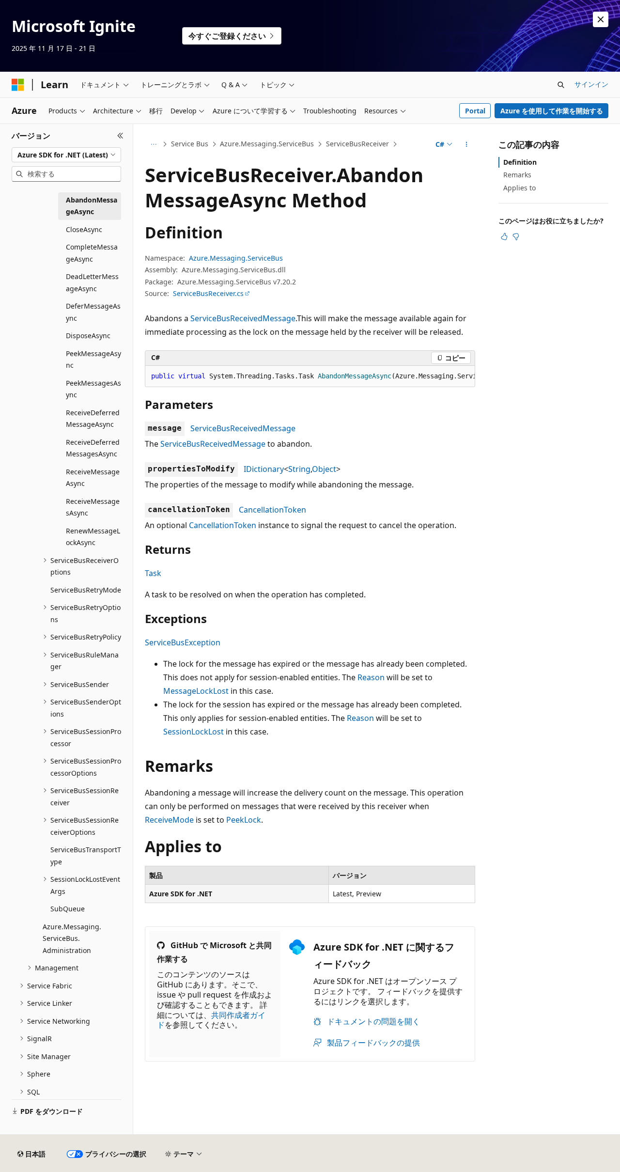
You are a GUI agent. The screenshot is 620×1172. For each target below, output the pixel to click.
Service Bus (189, 143)
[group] (310, 376)
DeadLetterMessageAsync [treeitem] (92, 282)
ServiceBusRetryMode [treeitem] (85, 589)
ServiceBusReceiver (357, 143)
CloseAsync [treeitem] (84, 229)
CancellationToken (272, 509)
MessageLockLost (196, 691)
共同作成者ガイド (211, 1020)
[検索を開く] (561, 85)
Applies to (519, 187)
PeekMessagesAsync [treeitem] (93, 389)
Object (324, 469)
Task (153, 573)
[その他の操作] (466, 144)
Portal (475, 110)
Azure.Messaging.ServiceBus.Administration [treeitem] (72, 938)
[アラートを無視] (600, 19)
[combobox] (66, 155)
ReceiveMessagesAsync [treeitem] (93, 507)
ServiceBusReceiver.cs (208, 293)
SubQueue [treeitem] (67, 908)
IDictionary (264, 469)
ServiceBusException (182, 642)
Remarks (517, 174)
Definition (520, 162)
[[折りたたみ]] (120, 135)
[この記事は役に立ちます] (504, 236)
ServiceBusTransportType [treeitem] (85, 855)
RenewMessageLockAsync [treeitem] (93, 536)
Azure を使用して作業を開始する (551, 110)
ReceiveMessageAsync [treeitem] (93, 477)
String (299, 469)
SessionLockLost (193, 731)
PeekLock (243, 819)
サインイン (591, 84)
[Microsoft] (18, 84)
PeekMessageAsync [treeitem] (93, 359)
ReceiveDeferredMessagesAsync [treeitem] (93, 448)
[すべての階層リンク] (153, 144)
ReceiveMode (169, 819)
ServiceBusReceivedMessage (242, 318)
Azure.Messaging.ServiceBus (267, 143)
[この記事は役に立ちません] (516, 236)
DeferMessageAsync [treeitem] (93, 312)
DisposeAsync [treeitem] (88, 335)
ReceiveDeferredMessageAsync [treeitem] (93, 418)
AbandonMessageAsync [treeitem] (91, 206)
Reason (371, 677)
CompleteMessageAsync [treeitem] (92, 253)
